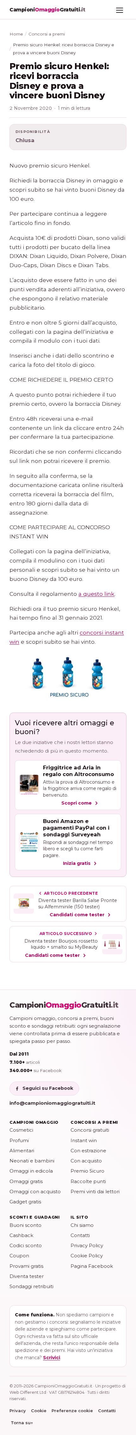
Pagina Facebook (92, 1266)
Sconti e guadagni (34, 1217)
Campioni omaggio (34, 1122)
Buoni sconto (25, 1225)
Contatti (80, 1235)
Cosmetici (21, 1130)
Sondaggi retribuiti (31, 1286)
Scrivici (51, 1357)
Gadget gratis (25, 1202)
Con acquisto (86, 1161)
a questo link (96, 593)
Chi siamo (82, 1225)
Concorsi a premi (46, 33)
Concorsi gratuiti (90, 1130)
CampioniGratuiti (64, 1005)
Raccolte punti (88, 1181)
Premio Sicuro (87, 1171)
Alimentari (21, 1151)
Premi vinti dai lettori (95, 1191)
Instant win (84, 1140)
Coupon (19, 1256)
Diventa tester (26, 1276)
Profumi (19, 1140)
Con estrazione (88, 1151)
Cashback (21, 1235)
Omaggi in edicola (31, 1171)
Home (16, 33)
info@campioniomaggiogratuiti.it (52, 1103)
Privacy (17, 1410)
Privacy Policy (87, 1245)
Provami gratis (26, 1266)
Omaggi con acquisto (35, 1191)
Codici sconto (25, 1245)
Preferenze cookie (72, 1410)
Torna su (22, 1422)
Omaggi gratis (26, 1181)
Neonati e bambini (31, 1161)
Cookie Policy (87, 1256)
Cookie (38, 1410)
